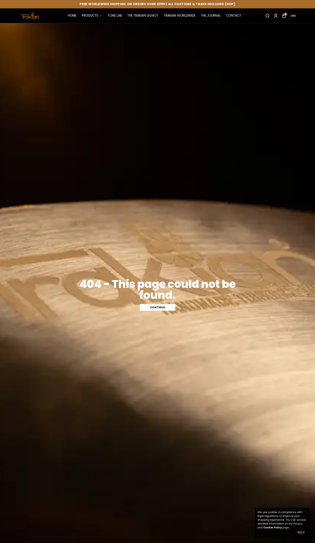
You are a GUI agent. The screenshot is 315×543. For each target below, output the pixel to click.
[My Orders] (275, 16)
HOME (72, 15)
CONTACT (233, 15)
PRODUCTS (90, 15)
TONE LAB (115, 15)
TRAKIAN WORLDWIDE (179, 15)
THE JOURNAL (211, 15)
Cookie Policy (272, 527)
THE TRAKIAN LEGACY (142, 15)
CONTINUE (157, 307)
